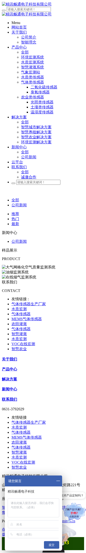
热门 (15, 219)
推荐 (15, 214)
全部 (25, 52)
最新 (15, 224)
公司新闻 (19, 205)
